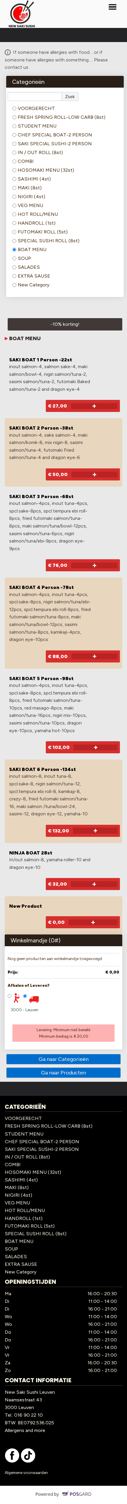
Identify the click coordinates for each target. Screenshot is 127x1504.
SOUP (24, 258)
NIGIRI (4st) (31, 196)
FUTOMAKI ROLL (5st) (43, 232)
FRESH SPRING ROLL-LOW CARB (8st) (61, 117)
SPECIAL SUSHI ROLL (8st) (48, 240)
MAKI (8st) (30, 188)
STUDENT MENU (37, 126)
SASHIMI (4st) (34, 179)
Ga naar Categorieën (64, 1059)
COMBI (26, 161)
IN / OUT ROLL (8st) (40, 152)
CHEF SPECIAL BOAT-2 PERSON (55, 135)
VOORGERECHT (36, 108)
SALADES (29, 267)
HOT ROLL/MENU (38, 214)
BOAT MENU (32, 249)
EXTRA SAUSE (34, 276)
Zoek (70, 96)
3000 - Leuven (24, 1009)
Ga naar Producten (63, 1072)
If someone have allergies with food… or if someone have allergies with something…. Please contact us (56, 59)
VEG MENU (30, 205)
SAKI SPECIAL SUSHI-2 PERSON (55, 143)
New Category (34, 285)
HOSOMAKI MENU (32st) (46, 170)
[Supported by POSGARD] (63, 1498)
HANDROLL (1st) (37, 223)
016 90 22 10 (28, 1415)
